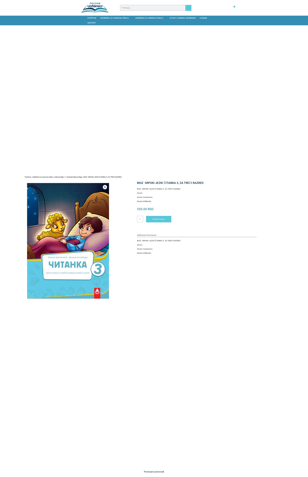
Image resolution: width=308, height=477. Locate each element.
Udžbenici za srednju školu (149, 18)
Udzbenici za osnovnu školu (114, 18)
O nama (203, 18)
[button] (105, 187)
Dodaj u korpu (159, 219)
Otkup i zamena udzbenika (182, 18)
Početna (91, 18)
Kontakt (91, 23)
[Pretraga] (188, 8)
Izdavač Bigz (59, 177)
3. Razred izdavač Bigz (73, 177)
